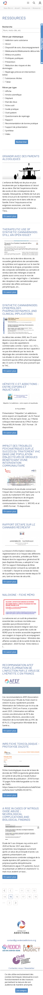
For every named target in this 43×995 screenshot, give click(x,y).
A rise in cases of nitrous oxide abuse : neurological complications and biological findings (20, 814)
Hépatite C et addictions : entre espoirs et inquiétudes (20, 386)
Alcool (8, 44)
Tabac (8, 82)
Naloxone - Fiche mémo (18, 594)
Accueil (17, 8)
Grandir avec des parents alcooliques (20, 157)
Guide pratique (12, 109)
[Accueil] (5, 3)
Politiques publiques (14, 58)
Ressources (26, 8)
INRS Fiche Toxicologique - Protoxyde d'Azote (20, 745)
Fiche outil (9, 105)
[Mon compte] (40, 3)
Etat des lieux (11, 102)
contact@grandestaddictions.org (21, 940)
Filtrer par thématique (12, 36)
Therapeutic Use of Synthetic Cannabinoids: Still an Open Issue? (20, 232)
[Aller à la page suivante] (9, 903)
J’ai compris (21, 990)
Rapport (9, 120)
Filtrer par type (9, 87)
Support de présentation (16, 127)
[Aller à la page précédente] (11, 890)
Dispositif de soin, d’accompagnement (22, 47)
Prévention (10, 62)
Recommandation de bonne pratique (21, 123)
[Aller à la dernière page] (15, 903)
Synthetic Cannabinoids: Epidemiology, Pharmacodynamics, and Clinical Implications (20, 309)
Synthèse (9, 130)
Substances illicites (13, 78)
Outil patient (10, 112)
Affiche (8, 91)
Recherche (7, 27)
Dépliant (9, 98)
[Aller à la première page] (4, 890)
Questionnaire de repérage (17, 116)
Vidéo (7, 134)
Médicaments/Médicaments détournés (22, 51)
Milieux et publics (13, 54)
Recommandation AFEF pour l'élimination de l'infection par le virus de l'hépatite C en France (21, 669)
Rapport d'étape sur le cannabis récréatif (18, 526)
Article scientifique (13, 94)
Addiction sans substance (16, 40)
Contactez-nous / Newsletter (21, 968)
